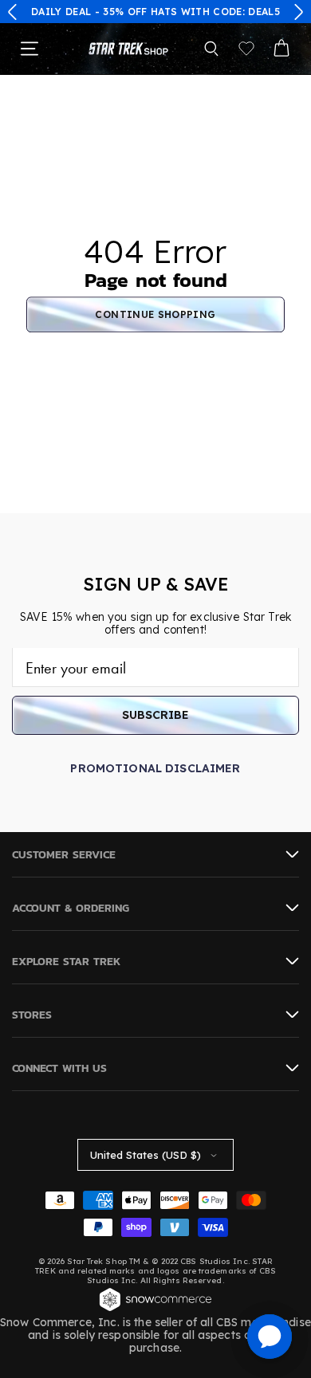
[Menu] (29, 48)
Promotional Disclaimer (155, 768)
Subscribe (155, 715)
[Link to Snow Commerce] (155, 1309)
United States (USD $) (145, 1154)
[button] (13, 12)
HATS (164, 12)
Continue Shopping (155, 314)
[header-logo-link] (128, 48)
